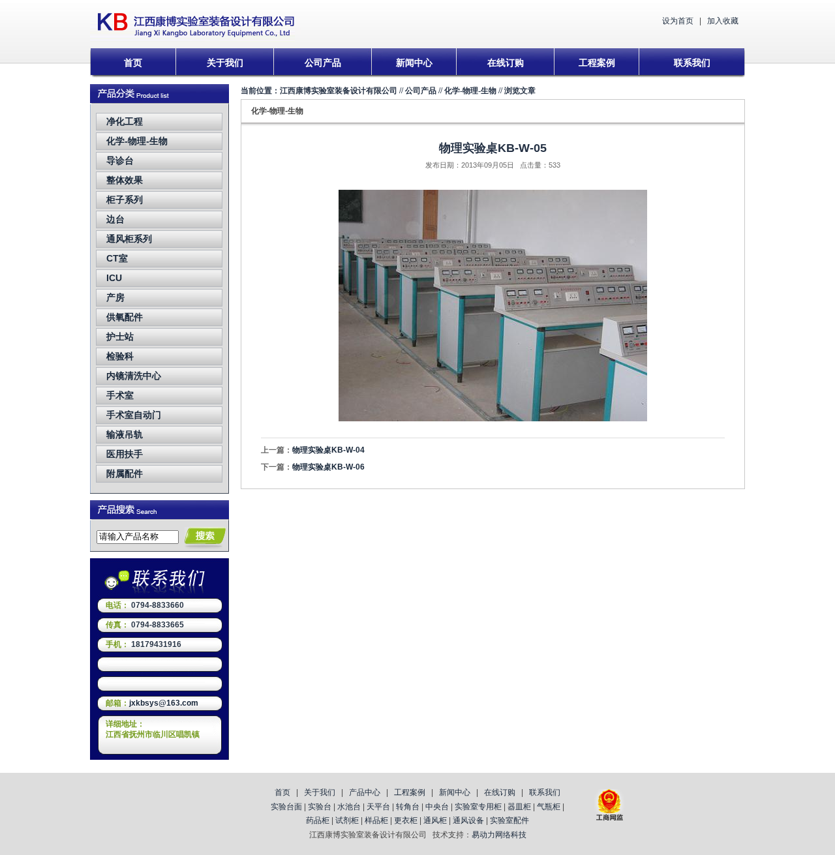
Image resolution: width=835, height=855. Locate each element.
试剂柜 (347, 820)
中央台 (437, 806)
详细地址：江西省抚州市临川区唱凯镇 (153, 729)
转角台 (407, 806)
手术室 (120, 395)
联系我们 (692, 62)
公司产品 (323, 62)
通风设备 (468, 820)
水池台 (349, 806)
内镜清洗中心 (133, 375)
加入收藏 (722, 20)
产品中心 (364, 792)
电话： (117, 605)
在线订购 (505, 62)
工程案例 (597, 62)
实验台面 (286, 806)
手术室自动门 (133, 415)
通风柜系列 (129, 238)
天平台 (378, 806)
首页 (133, 62)
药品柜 (317, 820)
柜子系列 (124, 199)
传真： (117, 624)
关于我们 (225, 62)
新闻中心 (414, 62)
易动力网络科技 (499, 834)
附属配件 (124, 473)
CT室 (117, 258)
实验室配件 (509, 820)
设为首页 (677, 20)
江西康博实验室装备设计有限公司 (338, 90)
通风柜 (435, 820)
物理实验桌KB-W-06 (328, 467)
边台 (115, 219)
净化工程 (124, 121)
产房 (115, 297)
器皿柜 (519, 806)
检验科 (120, 356)
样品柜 (376, 820)
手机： (117, 644)
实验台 (319, 806)
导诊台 (120, 160)
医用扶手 (124, 454)
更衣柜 (406, 820)
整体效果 (124, 180)
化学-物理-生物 (137, 141)
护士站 (120, 336)
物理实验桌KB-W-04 (328, 450)
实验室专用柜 (478, 806)
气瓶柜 (548, 806)
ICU (114, 278)
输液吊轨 (124, 434)
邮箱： (117, 703)
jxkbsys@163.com (163, 703)
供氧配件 (124, 317)
